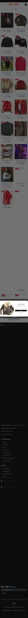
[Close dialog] (27, 301)
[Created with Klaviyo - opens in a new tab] (14, 316)
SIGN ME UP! (21, 310)
